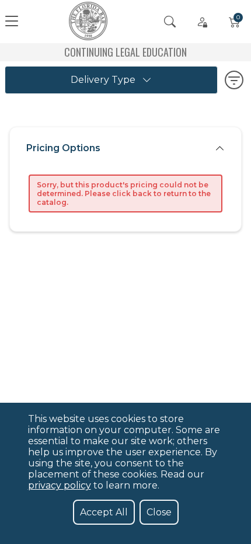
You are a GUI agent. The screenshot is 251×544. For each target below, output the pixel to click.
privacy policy (59, 485)
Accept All (104, 512)
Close (159, 512)
